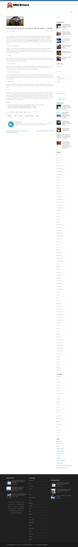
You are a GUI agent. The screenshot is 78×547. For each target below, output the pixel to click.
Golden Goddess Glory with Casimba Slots (45, 130)
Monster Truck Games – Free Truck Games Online (66, 46)
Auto (58, 379)
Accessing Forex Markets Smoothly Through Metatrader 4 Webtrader (22, 106)
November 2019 (60, 348)
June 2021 (58, 294)
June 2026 (58, 157)
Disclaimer (59, 458)
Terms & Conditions (61, 460)
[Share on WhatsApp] (19, 112)
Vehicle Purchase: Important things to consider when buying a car (66, 33)
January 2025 (59, 196)
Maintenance (59, 418)
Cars (58, 387)
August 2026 (59, 154)
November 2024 (60, 202)
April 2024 (59, 219)
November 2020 (60, 314)
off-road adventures (29, 115)
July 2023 (58, 241)
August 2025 (59, 177)
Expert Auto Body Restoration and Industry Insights (65, 129)
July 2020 (58, 325)
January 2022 (59, 278)
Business (9, 115)
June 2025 (58, 182)
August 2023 (59, 238)
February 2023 (59, 252)
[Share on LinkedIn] (16, 112)
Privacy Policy (60, 441)
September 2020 (60, 320)
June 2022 (58, 266)
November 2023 (60, 233)
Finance (58, 404)
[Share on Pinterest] (22, 112)
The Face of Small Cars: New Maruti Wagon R (66, 40)
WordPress (39, 544)
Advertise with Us (60, 451)
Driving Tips (31, 503)
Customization (60, 393)
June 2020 (58, 328)
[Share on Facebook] (11, 112)
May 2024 (58, 216)
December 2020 (60, 311)
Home (58, 446)
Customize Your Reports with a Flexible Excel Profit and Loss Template (22, 107)
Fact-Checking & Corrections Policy (64, 465)
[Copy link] (35, 112)
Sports (58, 427)
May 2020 (58, 331)
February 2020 (59, 339)
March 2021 (59, 303)
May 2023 (58, 247)
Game (58, 407)
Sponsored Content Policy (62, 467)
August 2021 (59, 292)
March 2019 (59, 370)
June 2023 (58, 244)
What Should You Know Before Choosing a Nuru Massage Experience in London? (66, 115)
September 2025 (60, 174)
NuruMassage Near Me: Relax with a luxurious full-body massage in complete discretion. (26, 104)
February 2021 (59, 306)
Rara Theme (29, 544)
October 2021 (59, 286)
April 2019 (59, 367)
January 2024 (59, 227)
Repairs (58, 421)
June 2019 (58, 362)
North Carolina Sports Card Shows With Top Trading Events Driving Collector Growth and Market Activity (66, 144)
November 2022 (60, 258)
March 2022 (59, 272)
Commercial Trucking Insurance (66, 57)
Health (58, 413)
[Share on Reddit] (24, 112)
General (58, 410)
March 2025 (59, 191)
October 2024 (59, 205)
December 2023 (60, 230)
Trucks (58, 435)
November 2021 (60, 283)
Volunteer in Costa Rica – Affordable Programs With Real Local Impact (66, 136)
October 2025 (59, 171)
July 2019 (58, 359)
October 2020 (59, 317)
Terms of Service (60, 448)
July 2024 (58, 213)
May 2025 (58, 185)
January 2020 (59, 342)
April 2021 (59, 300)
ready (37, 115)
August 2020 (59, 322)
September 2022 (60, 261)
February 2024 (59, 224)
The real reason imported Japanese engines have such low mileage (66, 122)
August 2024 (59, 210)
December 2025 (60, 168)
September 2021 (60, 289)
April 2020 (59, 334)
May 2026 (58, 160)
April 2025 (59, 188)
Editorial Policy (60, 463)
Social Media (59, 424)
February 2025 (59, 193)
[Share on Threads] (30, 112)
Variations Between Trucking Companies (66, 52)
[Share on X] (14, 112)
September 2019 (60, 353)
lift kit (21, 115)
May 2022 (58, 269)
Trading (58, 432)
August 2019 (59, 356)
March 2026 (59, 165)
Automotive (59, 382)
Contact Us (59, 443)
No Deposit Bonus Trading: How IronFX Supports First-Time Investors (66, 26)
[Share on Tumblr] (27, 112)
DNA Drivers (11, 544)
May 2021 (58, 297)
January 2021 (59, 308)
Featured (58, 401)
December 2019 (60, 345)
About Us (58, 455)
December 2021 (60, 280)
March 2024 (59, 221)
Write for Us (59, 453)
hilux (15, 115)
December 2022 (60, 255)
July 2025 (58, 179)
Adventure (59, 376)
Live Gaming (59, 415)
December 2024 (60, 199)
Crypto (58, 390)
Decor (58, 396)
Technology (59, 429)
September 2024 (60, 207)
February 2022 (59, 275)
